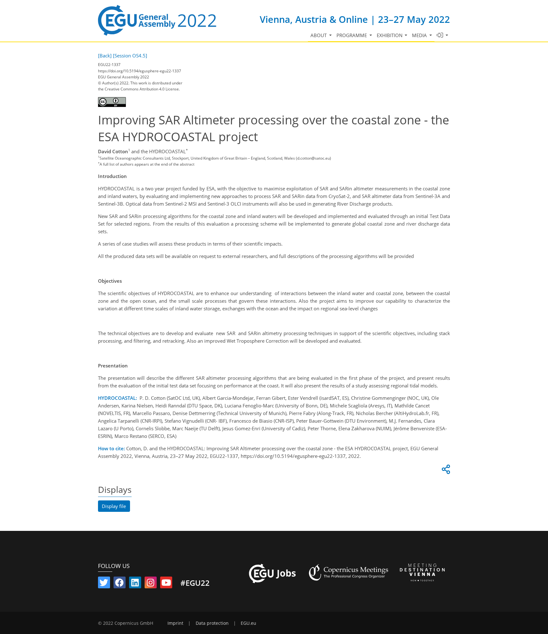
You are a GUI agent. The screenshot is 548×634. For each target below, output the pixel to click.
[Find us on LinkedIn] (135, 584)
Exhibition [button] (390, 35)
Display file (114, 506)
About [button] (319, 35)
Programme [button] (352, 35)
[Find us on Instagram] (151, 584)
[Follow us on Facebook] (120, 584)
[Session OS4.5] (130, 55)
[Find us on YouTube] (166, 584)
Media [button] (420, 35)
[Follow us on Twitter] (104, 584)
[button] (442, 35)
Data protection (212, 623)
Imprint (175, 623)
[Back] (105, 55)
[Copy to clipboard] (445, 471)
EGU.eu (248, 623)
